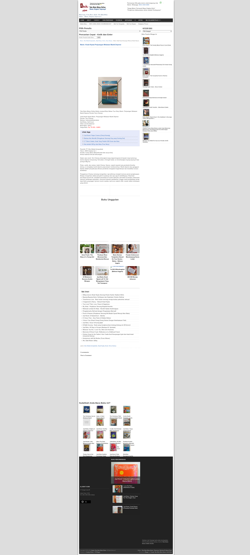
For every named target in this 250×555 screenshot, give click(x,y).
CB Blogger (97, 552)
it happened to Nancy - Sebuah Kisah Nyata (96, 302)
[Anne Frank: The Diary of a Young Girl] (87, 248)
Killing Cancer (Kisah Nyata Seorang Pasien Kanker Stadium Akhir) (103, 295)
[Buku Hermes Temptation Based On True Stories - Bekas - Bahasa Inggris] (117, 248)
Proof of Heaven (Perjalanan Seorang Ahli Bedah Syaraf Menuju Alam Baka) (106, 313)
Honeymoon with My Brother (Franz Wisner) (96, 338)
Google (152, 552)
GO (99, 37)
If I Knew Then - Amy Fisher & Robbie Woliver (97, 318)
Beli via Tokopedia (119, 24)
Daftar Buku (83, 24)
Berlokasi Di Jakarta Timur (166, 550)
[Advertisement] (110, 62)
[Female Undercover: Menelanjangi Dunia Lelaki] (132, 248)
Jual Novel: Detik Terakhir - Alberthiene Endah (155, 107)
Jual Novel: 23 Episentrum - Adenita (94, 316)
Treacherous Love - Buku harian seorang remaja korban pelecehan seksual (106, 299)
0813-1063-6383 (144, 5)
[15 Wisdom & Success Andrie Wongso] (87, 270)
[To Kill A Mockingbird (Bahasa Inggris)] (117, 267)
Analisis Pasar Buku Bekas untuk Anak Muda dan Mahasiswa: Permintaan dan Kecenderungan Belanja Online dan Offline (156, 130)
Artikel (140, 20)
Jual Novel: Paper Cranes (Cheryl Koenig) (97, 135)
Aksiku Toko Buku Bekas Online (98, 550)
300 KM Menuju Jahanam (132, 278)
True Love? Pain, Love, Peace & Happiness (96, 304)
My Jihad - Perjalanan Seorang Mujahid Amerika (97, 306)
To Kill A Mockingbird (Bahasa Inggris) (117, 270)
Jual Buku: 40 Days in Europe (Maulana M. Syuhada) (99, 327)
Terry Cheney (109, 40)
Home (82, 20)
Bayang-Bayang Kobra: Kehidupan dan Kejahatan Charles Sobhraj (103, 297)
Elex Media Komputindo (89, 40)
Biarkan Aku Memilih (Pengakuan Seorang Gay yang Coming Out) (104, 138)
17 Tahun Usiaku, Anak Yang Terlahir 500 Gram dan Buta (101, 141)
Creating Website (89, 552)
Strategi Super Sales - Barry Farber (152, 87)
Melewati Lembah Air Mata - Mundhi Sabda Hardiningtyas (100, 308)
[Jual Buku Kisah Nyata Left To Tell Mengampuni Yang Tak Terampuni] (102, 270)
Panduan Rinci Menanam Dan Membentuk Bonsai (102, 257)
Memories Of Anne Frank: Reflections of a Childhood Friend (101, 332)
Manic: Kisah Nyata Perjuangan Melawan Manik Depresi (100, 45)
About (89, 20)
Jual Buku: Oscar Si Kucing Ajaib (93, 322)
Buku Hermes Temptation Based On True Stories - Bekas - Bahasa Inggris (117, 259)
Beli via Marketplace (152, 20)
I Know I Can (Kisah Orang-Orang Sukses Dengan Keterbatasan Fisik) (104, 320)
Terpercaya (156, 550)
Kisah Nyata (99, 40)
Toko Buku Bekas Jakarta (147, 550)
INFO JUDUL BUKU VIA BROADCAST (100, 24)
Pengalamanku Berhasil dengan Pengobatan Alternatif (99, 311)
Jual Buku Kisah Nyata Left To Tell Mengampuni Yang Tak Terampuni (102, 280)
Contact (97, 20)
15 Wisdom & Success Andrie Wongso (87, 279)
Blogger (147, 552)
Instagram (128, 20)
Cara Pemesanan (107, 20)
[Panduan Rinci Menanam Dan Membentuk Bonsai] (102, 248)
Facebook (119, 20)
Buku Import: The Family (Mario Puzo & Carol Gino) (157, 45)
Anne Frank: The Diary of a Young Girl (87, 256)
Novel (103, 40)
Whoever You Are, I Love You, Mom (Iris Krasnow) (98, 329)
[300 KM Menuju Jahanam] (132, 270)
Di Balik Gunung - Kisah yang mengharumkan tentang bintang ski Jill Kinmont (106, 325)
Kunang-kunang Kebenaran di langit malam (155, 97)
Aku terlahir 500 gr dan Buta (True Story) (96, 144)
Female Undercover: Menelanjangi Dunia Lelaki (132, 257)
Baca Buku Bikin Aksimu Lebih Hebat (163, 552)
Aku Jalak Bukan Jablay (90, 340)
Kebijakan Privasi (143, 24)
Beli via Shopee (131, 24)
